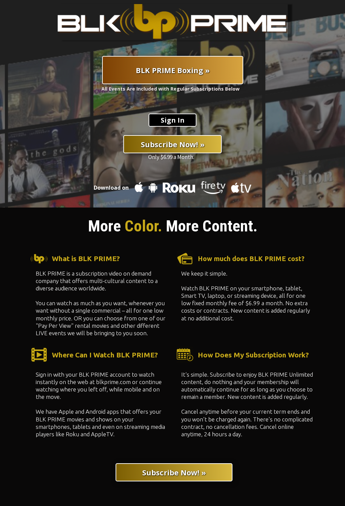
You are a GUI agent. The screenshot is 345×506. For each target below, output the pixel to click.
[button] (172, 120)
